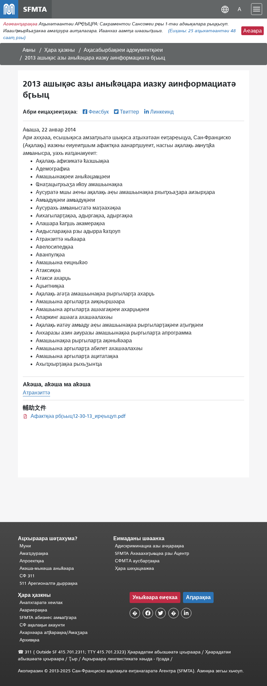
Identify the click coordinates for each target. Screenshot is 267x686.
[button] (225, 9)
